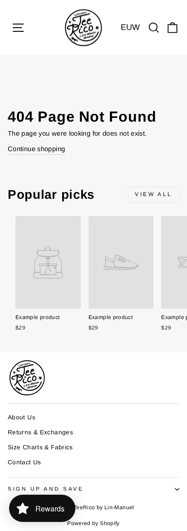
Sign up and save (46, 489)
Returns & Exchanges (40, 432)
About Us (21, 417)
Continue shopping (36, 148)
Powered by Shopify (93, 523)
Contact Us (24, 462)
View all (153, 194)
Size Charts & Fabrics (40, 447)
